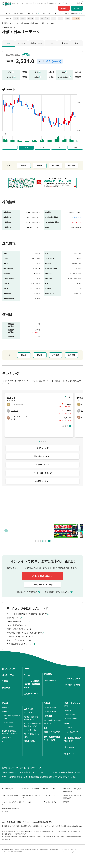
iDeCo (60, 18)
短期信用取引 (9, 722)
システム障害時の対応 (10, 795)
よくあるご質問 (26, 3)
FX (37, 18)
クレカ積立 (76, 18)
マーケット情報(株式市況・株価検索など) (32, 684)
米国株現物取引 (50, 707)
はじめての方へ (8, 13)
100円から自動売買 (52, 732)
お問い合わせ (16, 3)
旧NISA (69, 728)
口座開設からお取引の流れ (26, 592)
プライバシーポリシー (50, 802)
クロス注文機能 (30, 730)
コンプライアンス (48, 795)
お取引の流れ (29, 741)
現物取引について (14, 618)
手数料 (28, 13)
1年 (59, 148)
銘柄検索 (79, 3)
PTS (4, 742)
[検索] (73, 3)
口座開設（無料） (44, 576)
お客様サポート (75, 13)
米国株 (23, 18)
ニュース (51, 43)
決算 (76, 43)
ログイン (76, 8)
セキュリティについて (50, 789)
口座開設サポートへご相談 (42, 585)
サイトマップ (70, 754)
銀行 (68, 18)
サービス (34, 13)
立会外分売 (28, 709)
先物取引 (67, 710)
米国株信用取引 (50, 711)
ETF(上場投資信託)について (18, 621)
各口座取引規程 (7, 789)
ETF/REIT (28, 713)
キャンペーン (51, 13)
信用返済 (71, 165)
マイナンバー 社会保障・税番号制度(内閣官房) (59, 772)
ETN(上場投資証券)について (18, 625)
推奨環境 (66, 802)
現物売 (39, 165)
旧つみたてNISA (72, 732)
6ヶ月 (42, 148)
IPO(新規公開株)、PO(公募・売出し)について (25, 633)
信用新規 (55, 165)
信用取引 (5, 711)
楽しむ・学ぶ (18, 13)
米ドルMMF (69, 747)
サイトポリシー (27, 802)
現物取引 (5, 707)
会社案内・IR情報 (40, 3)
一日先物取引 (69, 714)
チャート (21, 43)
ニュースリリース (72, 678)
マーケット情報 (62, 13)
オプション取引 (70, 718)
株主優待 (64, 43)
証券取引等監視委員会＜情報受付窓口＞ (18, 772)
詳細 (75, 148)
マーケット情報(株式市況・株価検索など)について (27, 614)
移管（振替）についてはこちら (57, 592)
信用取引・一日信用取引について (20, 637)
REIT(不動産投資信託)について (19, 629)
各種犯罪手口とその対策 (30, 789)
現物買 (23, 165)
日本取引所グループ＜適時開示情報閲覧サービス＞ (22, 768)
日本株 (16, 18)
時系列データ (36, 43)
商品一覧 (8, 18)
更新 (27, 55)
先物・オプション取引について (19, 640)
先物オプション (45, 18)
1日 (10, 148)
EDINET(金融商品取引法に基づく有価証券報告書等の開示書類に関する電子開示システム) (38, 777)
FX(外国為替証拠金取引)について (20, 644)
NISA (53, 18)
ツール (42, 13)
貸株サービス (7, 738)
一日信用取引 (9, 727)
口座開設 (64, 8)
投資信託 (30, 18)
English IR (51, 3)
